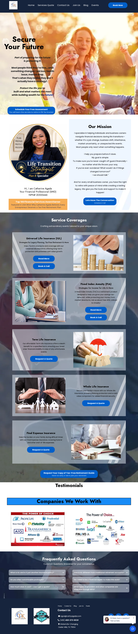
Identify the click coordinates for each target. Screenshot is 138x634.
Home (31, 5)
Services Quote (46, 5)
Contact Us (63, 5)
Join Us (76, 5)
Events (95, 5)
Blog (85, 5)
